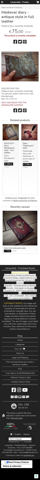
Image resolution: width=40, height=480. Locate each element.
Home (20, 340)
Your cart (19, 349)
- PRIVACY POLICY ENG (20, 377)
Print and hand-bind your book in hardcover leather (20, 363)
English (18, 434)
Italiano (26, 434)
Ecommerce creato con (20, 455)
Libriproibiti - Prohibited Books (23, 2)
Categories (20, 344)
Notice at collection (12, 466)
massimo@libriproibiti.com (28, 452)
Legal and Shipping (20, 357)
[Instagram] (19, 391)
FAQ (20, 369)
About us (20, 353)
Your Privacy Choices (19, 462)
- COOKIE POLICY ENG (20, 382)
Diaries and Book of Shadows (11, 7)
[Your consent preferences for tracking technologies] (36, 476)
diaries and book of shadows (25, 200)
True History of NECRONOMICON (20, 373)
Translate (28, 441)
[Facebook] (14, 391)
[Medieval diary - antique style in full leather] (20, 70)
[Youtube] (25, 391)
